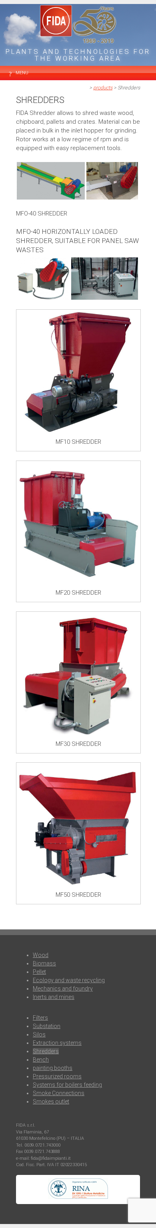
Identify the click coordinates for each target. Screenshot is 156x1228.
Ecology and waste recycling (69, 980)
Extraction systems (57, 1043)
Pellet (39, 972)
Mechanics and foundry (63, 988)
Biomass (44, 963)
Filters (40, 1017)
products (102, 88)
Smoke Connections (58, 1093)
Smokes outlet (51, 1101)
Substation (46, 1026)
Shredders (46, 1051)
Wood (40, 955)
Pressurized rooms (57, 1076)
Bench (41, 1059)
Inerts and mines (53, 997)
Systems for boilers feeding (67, 1085)
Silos (39, 1034)
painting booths (52, 1068)
